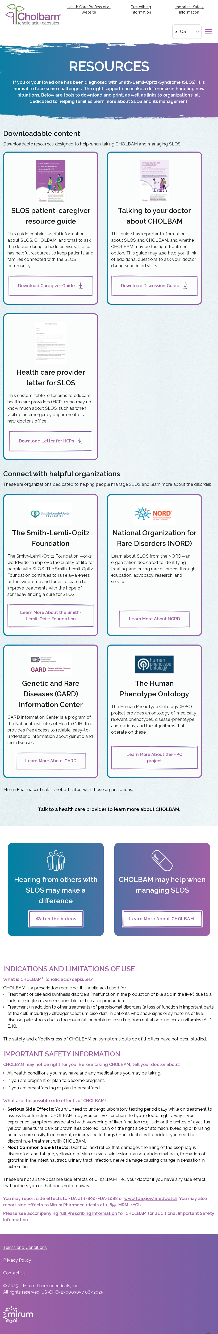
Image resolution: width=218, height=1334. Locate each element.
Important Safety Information (189, 9)
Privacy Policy (17, 1260)
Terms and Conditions (25, 1247)
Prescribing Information (141, 9)
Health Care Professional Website (89, 9)
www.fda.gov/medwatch (150, 1198)
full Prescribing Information (88, 1213)
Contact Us (14, 1273)
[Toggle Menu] (208, 31)
